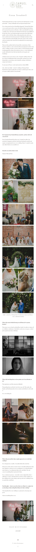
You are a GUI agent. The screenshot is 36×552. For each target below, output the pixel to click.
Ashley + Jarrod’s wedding (15, 67)
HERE (27, 65)
